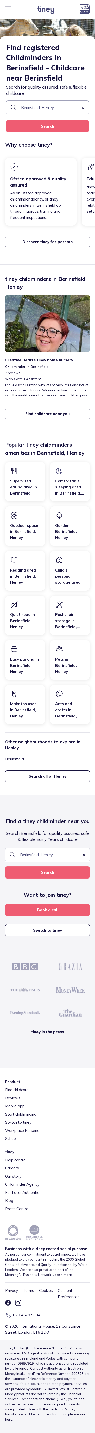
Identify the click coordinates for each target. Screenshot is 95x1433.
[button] (83, 108)
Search (47, 126)
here (8, 1419)
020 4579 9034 (26, 1315)
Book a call (47, 909)
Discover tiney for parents (47, 241)
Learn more (62, 1275)
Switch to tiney (47, 930)
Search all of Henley (48, 776)
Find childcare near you (47, 413)
